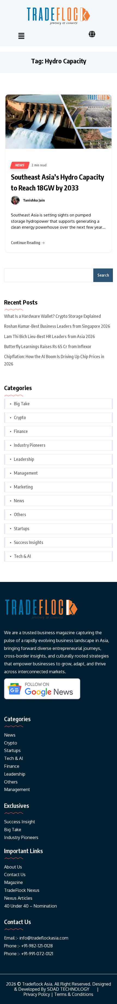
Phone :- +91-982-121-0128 (28, 945)
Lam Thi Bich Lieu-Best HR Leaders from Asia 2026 (49, 336)
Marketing (23, 487)
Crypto (20, 417)
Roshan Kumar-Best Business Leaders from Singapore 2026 (57, 326)
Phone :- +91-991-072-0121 (28, 953)
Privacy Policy (37, 994)
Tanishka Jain (34, 200)
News (20, 165)
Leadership (24, 459)
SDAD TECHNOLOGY (68, 989)
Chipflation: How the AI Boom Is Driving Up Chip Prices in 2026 (54, 360)
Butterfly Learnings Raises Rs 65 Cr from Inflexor (47, 346)
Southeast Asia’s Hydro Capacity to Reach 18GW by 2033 (57, 182)
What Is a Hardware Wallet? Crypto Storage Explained (52, 316)
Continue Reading (26, 242)
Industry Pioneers (29, 445)
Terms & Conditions (73, 994)
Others (20, 514)
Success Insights (28, 542)
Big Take (22, 403)
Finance (21, 431)
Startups (21, 528)
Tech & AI (22, 556)
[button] (21, 36)
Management (26, 473)
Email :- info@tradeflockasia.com (36, 938)
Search (103, 275)
